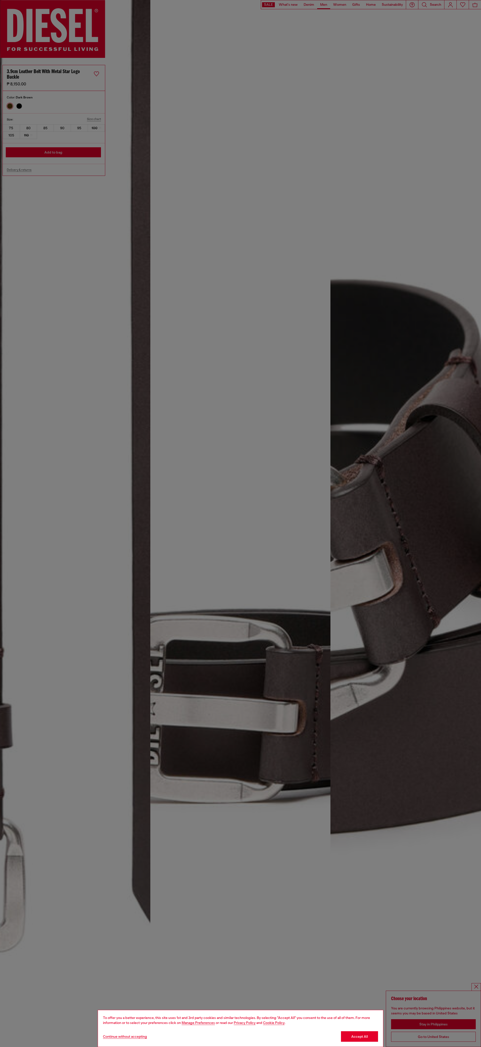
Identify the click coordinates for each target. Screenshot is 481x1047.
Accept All (359, 1036)
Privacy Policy (245, 1023)
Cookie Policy (274, 1023)
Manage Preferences (198, 1023)
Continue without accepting (125, 1036)
